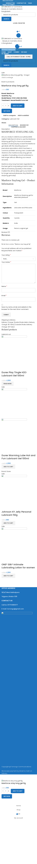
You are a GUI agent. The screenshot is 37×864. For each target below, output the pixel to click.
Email (4, 295)
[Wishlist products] (18, 27)
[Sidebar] (2, 777)
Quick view (9, 368)
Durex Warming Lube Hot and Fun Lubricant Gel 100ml (18, 457)
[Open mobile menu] (18, 35)
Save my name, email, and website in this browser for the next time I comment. (16, 308)
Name (4, 286)
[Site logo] (14, 9)
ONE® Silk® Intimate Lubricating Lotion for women (18, 566)
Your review (6, 262)
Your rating (6, 255)
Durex (9, 471)
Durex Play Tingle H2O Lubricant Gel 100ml (14, 374)
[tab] (13, 125)
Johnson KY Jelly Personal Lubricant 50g (16, 513)
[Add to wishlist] (15, 368)
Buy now (7, 111)
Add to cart (17, 106)
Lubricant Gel (14, 119)
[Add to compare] (4, 368)
